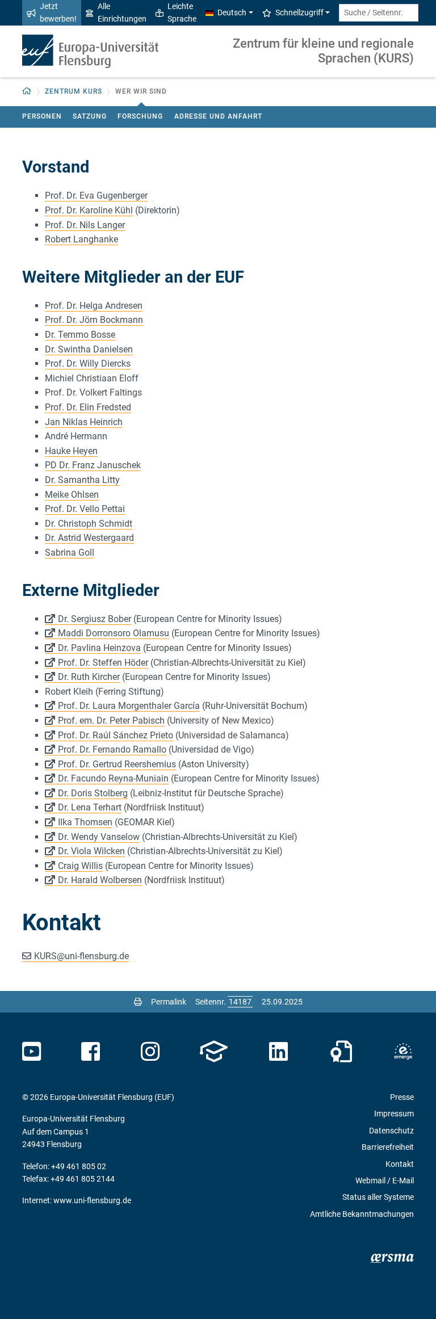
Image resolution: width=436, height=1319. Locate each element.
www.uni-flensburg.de (92, 1200)
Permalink (168, 1001)
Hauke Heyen (71, 451)
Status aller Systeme (378, 1197)
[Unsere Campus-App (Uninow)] (214, 1052)
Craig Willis (80, 865)
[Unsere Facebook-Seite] (90, 1052)
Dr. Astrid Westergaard (89, 537)
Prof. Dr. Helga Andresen (93, 305)
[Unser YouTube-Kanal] (31, 1052)
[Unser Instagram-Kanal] (150, 1052)
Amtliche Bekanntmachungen (362, 1214)
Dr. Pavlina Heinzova (99, 647)
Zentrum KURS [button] (73, 91)
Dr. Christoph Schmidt (88, 523)
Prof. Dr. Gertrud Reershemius (117, 764)
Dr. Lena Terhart (89, 807)
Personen (42, 116)
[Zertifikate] (341, 1052)
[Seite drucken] (138, 1001)
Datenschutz (391, 1130)
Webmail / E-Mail (384, 1180)
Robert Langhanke (81, 239)
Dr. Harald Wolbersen (100, 880)
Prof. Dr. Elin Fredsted (88, 407)
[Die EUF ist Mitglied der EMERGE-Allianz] (403, 1052)
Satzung (90, 116)
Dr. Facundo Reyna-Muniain (113, 778)
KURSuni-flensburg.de (81, 956)
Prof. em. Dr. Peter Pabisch (111, 720)
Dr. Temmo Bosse (80, 334)
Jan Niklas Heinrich (84, 422)
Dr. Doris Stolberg (93, 793)
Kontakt (399, 1164)
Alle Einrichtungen (122, 12)
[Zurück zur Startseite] (90, 51)
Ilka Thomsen (85, 822)
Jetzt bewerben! (58, 12)
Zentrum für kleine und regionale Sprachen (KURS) (323, 50)
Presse (402, 1097)
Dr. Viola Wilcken (91, 851)
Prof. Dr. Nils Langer (85, 225)
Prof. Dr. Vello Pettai (85, 508)
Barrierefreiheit (388, 1147)
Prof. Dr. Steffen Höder (103, 662)
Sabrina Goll (69, 552)
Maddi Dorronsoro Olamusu (113, 633)
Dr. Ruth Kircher (89, 676)
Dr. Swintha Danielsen (89, 349)
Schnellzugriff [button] (299, 12)
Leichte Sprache (181, 12)
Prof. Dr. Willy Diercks (88, 363)
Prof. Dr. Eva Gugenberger (96, 195)
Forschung (140, 116)
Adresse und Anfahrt (218, 116)
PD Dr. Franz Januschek (93, 465)
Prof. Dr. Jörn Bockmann (94, 319)
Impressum (394, 1113)
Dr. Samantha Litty (82, 479)
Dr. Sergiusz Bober (94, 619)
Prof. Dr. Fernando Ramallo (112, 749)
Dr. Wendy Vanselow (99, 836)
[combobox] (378, 13)
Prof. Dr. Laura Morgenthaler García (129, 705)
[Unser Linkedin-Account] (279, 1052)
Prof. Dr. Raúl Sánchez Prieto (115, 735)
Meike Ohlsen (72, 494)
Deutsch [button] (231, 12)
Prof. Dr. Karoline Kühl (89, 210)
